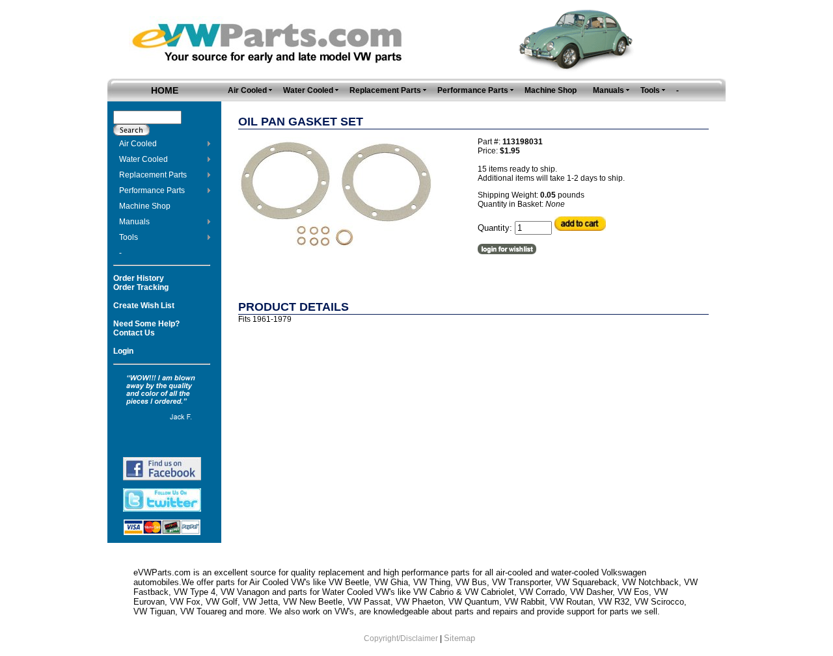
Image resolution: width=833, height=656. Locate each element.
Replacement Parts (153, 174)
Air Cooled (138, 143)
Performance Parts (152, 190)
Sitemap (459, 638)
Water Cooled (143, 159)
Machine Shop (145, 206)
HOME (164, 90)
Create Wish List (143, 305)
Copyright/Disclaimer (401, 638)
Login (123, 351)
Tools (128, 237)
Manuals (134, 221)
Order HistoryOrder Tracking (141, 283)
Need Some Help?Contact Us (146, 328)
